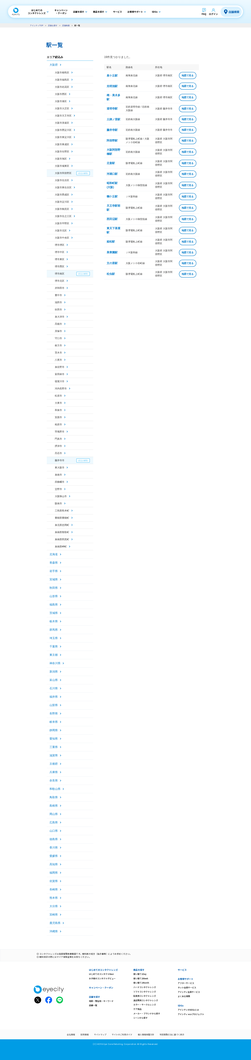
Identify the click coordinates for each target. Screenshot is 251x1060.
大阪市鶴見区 (62, 209)
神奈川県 (55, 663)
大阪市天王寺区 (63, 115)
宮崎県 (54, 914)
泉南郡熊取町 (62, 532)
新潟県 (54, 671)
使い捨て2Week (140, 978)
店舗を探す (52, 25)
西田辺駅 (112, 219)
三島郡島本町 (62, 510)
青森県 (54, 562)
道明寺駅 (112, 108)
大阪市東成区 (62, 144)
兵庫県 (54, 772)
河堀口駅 (112, 173)
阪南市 (58, 503)
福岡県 (54, 872)
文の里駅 (112, 263)
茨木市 (58, 352)
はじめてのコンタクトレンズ (103, 969)
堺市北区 (59, 280)
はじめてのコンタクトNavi (101, 973)
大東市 (58, 402)
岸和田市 (59, 288)
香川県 (54, 847)
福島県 (54, 604)
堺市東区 (59, 259)
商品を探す (138, 969)
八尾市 (58, 359)
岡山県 (54, 814)
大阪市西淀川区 (63, 130)
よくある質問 (184, 996)
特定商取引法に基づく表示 (172, 1034)
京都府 (54, 763)
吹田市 (58, 309)
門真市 (58, 438)
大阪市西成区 (62, 194)
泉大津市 (59, 316)
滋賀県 (54, 755)
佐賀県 (54, 881)
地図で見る (188, 75)
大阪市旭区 (61, 158)
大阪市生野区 (62, 151)
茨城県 (54, 612)
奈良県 (54, 780)
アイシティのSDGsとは (188, 1009)
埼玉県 (54, 638)
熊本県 (54, 897)
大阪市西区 (61, 94)
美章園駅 (112, 252)
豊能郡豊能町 (62, 517)
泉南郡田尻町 (62, 539)
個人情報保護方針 (146, 1034)
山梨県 (54, 705)
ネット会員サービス (187, 987)
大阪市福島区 (62, 79)
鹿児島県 (55, 922)
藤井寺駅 (112, 129)
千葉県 (54, 646)
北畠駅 (111, 163)
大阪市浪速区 (62, 122)
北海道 (54, 554)
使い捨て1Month (141, 982)
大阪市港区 (61, 101)
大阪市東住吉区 (63, 187)
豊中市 (58, 295)
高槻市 (58, 323)
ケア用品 (137, 1009)
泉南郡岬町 (61, 546)
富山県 (54, 680)
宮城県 (54, 579)
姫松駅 (111, 241)
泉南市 (58, 474)
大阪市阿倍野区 (63, 173)
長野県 (54, 713)
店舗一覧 (93, 1005)
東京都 (54, 654)
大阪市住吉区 (62, 180)
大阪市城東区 (62, 165)
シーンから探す (140, 1017)
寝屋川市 (59, 381)
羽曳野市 (59, 431)
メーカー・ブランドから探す (146, 1013)
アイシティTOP (36, 25)
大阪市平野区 (62, 223)
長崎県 (54, 889)
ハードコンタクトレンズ (144, 987)
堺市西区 (59, 266)
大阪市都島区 (62, 72)
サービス (182, 969)
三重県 (54, 747)
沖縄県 (54, 931)
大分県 (54, 906)
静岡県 (54, 730)
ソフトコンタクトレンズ (144, 991)
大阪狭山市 (61, 496)
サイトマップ (100, 1034)
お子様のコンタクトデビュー (102, 978)
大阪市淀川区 (62, 201)
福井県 (54, 696)
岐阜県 (54, 721)
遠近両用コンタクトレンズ (145, 1000)
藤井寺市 (59, 460)
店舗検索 (233, 12)
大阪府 (54, 64)
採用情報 (84, 1034)
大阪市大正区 (62, 108)
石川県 (54, 688)
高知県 (54, 864)
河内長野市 (61, 388)
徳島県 (54, 839)
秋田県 (54, 587)
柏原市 (58, 424)
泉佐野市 (59, 367)
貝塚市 (58, 331)
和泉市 (58, 410)
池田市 (58, 302)
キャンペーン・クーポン (101, 987)
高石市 (58, 453)
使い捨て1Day (140, 973)
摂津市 (58, 446)
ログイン (213, 14)
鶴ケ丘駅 (112, 196)
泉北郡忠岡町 (62, 525)
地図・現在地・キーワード (101, 1000)
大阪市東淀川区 (63, 137)
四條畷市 (59, 481)
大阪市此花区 (62, 86)
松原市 (58, 395)
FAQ (204, 14)
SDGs (181, 1005)
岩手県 (54, 571)
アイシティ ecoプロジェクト (191, 1014)
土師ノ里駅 (113, 119)
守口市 (58, 338)
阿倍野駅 (112, 140)
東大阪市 (59, 467)
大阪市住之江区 (63, 216)
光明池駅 (112, 86)
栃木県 (54, 621)
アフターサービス (186, 983)
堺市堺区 (59, 244)
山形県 (54, 596)
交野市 (58, 489)
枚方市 (58, 345)
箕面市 (58, 417)
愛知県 (54, 738)
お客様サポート (185, 978)
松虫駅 (111, 273)
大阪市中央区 (62, 237)
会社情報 (71, 1034)
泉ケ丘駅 (112, 75)
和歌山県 (55, 788)
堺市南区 (59, 273)
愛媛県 (54, 855)
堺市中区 (59, 252)
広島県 (54, 822)
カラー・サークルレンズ (144, 1004)
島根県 (54, 805)
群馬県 (54, 629)
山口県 (54, 830)
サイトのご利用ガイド (122, 1034)
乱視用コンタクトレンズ (144, 995)
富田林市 (59, 374)
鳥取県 (54, 797)
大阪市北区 (61, 230)
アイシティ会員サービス (189, 991)
